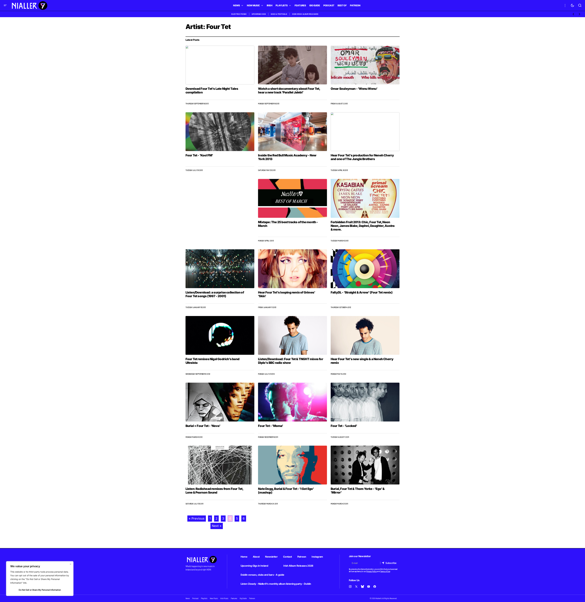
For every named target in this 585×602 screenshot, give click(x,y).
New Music (214, 598)
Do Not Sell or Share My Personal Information (40, 590)
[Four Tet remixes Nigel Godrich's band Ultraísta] (220, 335)
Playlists (204, 598)
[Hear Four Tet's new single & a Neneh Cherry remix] (365, 335)
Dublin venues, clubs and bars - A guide (262, 574)
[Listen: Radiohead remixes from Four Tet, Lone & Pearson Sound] (220, 465)
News (188, 598)
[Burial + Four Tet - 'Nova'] (220, 402)
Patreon (301, 556)
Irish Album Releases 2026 (298, 565)
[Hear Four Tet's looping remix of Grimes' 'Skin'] (292, 268)
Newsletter (271, 556)
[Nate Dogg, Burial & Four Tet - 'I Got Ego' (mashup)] (292, 465)
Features (234, 598)
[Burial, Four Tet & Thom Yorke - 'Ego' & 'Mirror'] (365, 465)
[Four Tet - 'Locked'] (365, 402)
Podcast (195, 598)
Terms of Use (385, 571)
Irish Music (224, 598)
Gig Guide (243, 598)
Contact (287, 556)
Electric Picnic (239, 14)
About (256, 556)
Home (244, 556)
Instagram (317, 556)
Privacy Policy (371, 571)
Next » (216, 526)
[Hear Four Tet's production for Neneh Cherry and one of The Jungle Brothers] (365, 131)
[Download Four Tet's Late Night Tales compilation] (220, 65)
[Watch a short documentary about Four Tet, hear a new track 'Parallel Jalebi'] (292, 65)
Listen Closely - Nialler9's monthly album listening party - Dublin (276, 583)
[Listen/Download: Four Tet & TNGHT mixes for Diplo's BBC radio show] (292, 335)
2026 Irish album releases (305, 14)
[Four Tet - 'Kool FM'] (220, 131)
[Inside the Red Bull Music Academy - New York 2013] (292, 131)
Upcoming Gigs (259, 14)
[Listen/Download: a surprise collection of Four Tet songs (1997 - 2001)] (220, 268)
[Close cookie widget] (70, 564)
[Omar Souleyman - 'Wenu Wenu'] (365, 65)
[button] (5, 5)
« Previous (196, 518)
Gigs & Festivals (279, 14)
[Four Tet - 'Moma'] (292, 402)
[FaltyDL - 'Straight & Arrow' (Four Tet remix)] (365, 268)
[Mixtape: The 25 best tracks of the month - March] (292, 198)
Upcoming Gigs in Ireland (254, 565)
